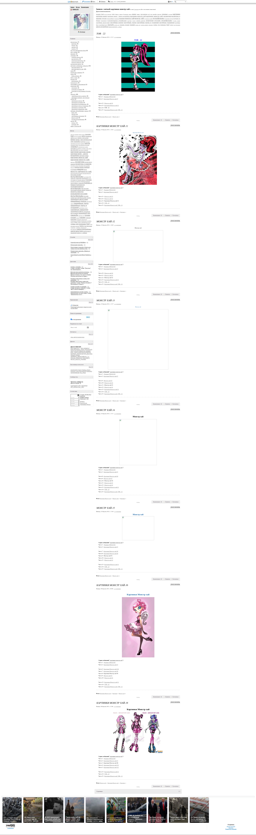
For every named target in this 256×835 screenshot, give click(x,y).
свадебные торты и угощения (148, 23)
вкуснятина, (74, 42)
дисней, (74, 114)
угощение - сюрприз (75, 227)
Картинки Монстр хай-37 (111, 99)
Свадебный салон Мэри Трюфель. (81, 255)
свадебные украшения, (78, 109)
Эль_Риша (83, 372)
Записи (72, 7)
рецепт (84, 190)
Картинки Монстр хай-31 (111, 105)
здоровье (74, 147)
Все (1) (91, 302)
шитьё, (72, 121)
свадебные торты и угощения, (80, 106)
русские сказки (176, 20)
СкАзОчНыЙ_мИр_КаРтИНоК (79, 385)
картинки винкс (85, 152)
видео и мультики (83, 138)
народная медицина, (77, 60)
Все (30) (90, 264)
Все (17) (90, 344)
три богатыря (88, 226)
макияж (80, 169)
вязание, (73, 54)
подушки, (74, 124)
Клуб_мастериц (88, 353)
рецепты (88, 190)
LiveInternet (73, 2)
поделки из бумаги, (77, 89)
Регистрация (87, 1)
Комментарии (85, 7)
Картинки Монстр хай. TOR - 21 (113, 110)
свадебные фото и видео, (79, 96)
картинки (75, 152)
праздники (129, 20)
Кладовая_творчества (77, 353)
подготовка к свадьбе (77, 183)
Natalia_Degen (86, 370)
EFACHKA (73, 349)
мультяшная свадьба (168, 18)
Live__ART (81, 387)
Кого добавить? (85, 348)
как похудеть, (75, 59)
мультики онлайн (76, 175)
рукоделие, (74, 86)
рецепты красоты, (77, 62)
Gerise (80, 370)
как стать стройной (83, 150)
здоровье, (73, 55)
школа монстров (77, 231)
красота (72, 167)
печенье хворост (82, 180)
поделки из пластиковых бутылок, (81, 91)
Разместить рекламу (230, 829)
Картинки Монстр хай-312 (111, 765)
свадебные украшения (79, 210)
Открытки (75, 305)
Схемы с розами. (76, 267)
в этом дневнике (76, 319)
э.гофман (84, 233)
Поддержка (169, 2)
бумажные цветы (127, 14)
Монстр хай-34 (108, 273)
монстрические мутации (76, 173)
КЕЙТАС (88, 352)
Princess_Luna (75, 371)
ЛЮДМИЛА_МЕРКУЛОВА (78, 356)
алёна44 (76, 351)
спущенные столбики (76, 220)
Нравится (167, 120)
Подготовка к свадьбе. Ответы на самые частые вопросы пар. (80, 248)
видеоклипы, (75, 81)
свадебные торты (81, 203)
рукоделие (75, 194)
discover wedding (75, 134)
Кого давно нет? (75, 348)
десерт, (74, 45)
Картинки (122, 212)
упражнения (83, 227)
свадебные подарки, (77, 102)
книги (72, 71)
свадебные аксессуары (79, 199)
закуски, (74, 47)
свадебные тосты (83, 207)
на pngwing (86, 176)
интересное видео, (76, 64)
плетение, (74, 88)
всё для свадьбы (152, 14)
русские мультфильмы (79, 195)
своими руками (124, 25)
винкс (73, 140)
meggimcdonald (75, 372)
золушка (73, 148)
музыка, (73, 79)
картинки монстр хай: (80, 160)
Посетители (83, 403)
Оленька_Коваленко (76, 358)
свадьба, (73, 94)
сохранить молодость (81, 219)
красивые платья (75, 165)
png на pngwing (78, 136)
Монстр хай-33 (108, 196)
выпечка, (74, 43)
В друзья (82, 32)
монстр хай (76, 172)
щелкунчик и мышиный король (81, 232)
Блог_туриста (74, 352)
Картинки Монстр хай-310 (111, 669)
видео (75, 138)
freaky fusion (82, 134)
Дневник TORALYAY (110, 96)
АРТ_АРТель (74, 387)
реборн (79, 190)
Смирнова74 (86, 358)
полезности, (74, 83)
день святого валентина (77, 337)
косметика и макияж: (83, 164)
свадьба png (81, 215)
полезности (80, 185)
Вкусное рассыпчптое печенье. (80, 272)
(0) (87, 242)
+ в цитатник (117, 37)
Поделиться (175, 120)
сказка (77, 217)
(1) (82, 267)
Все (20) (90, 239)
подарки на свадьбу (75, 181)
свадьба (74, 215)
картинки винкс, (76, 67)
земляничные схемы (83, 146)
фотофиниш (73, 229)
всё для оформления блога (78, 50)
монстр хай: (86, 172)
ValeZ (72, 351)
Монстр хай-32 (108, 103)
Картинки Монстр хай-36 (111, 476)
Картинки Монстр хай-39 (111, 551)
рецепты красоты (77, 192)
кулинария (74, 169)
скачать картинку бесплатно (147, 25)
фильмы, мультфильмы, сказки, (79, 111)
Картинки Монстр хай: (105, 116)
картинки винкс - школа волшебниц (119, 16)
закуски (87, 143)
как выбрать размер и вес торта (84, 148)
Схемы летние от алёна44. (78, 286)
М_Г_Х (87, 356)
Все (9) (91, 367)
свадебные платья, (77, 101)
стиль (75, 222)
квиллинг (73, 162)
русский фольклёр (80, 198)
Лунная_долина (75, 355)
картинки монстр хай (79, 158)
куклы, (72, 74)
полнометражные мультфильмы (77, 187)
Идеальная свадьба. (77, 245)
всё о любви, (74, 52)
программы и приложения (78, 84)
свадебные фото (77, 211)
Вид (171, 2)
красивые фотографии (84, 165)
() (161, 120)
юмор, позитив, (75, 126)
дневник (82, 143)
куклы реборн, (76, 76)
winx (83, 136)
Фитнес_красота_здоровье (78, 359)
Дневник (175, 33)
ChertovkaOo (74, 370)
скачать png (137, 25)
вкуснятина (84, 140)
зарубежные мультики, (78, 116)
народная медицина (82, 178)
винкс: (78, 140)
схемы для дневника (78, 224)
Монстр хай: (116, 116)
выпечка (82, 141)
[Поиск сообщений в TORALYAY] (88, 317)
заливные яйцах (74, 145)
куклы (77, 167)
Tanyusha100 (88, 349)
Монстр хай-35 (108, 380)
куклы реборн (85, 167)
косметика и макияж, (76, 72)
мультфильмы (77, 177)
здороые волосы (76, 57)
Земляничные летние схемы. (79, 292)
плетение (89, 180)
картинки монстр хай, (78, 69)
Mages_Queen (80, 349)
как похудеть (74, 150)
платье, (74, 123)
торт (88, 224)
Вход (93, 1)
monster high (100, 14)
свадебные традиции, (78, 107)
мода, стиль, (74, 77)
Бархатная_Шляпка (84, 351)
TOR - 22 (106, 203)
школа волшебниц (84, 229)
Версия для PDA (231, 826)
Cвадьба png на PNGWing (78, 242)
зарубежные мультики (84, 145)
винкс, (73, 112)
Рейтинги (103, 1)
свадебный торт (84, 213)
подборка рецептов (85, 181)
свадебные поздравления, (79, 104)
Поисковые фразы (85, 404)
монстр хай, (75, 118)
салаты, (74, 49)
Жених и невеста (119, 14)
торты (81, 226)
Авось (111, 1)
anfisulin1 (89, 371)
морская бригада (87, 173)
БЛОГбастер (82, 352)
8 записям (136, 9)
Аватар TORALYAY (81, 21)
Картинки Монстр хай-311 (111, 767)
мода (85, 169)
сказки (82, 218)
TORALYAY (71, 9)
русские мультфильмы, (78, 119)
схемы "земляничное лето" (84, 222)
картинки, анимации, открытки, (79, 66)
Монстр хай (122, 693)
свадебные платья (78, 201)
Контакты (231, 827)
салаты (88, 198)
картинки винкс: (84, 155)
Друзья (78, 7)
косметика (79, 162)
